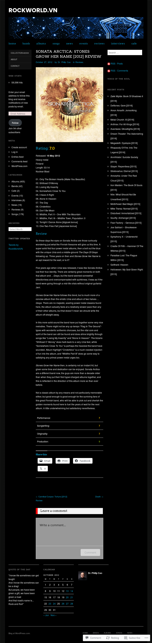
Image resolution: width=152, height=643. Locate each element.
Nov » (54, 615)
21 (71, 597)
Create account (19, 147)
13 (67, 590)
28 (71, 603)
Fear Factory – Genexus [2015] (125, 222)
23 (50, 603)
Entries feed (17, 156)
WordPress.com (19, 166)
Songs (56, 43)
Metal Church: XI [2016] (122, 119)
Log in (14, 151)
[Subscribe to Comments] (109, 70)
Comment (90, 552)
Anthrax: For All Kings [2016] (124, 124)
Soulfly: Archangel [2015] (123, 217)
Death (99, 496)
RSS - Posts (117, 63)
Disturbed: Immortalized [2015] (125, 213)
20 (67, 597)
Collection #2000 (20, 53)
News (69, 43)
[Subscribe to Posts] (109, 63)
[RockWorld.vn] (76, 29)
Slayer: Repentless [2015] (123, 166)
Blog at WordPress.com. (19, 633)
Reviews (99, 43)
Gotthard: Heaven (119, 264)
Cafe (134, 43)
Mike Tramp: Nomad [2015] (124, 208)
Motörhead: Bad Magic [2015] (125, 203)
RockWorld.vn (33, 10)
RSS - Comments (119, 70)
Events (83, 43)
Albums (41, 43)
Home (12, 43)
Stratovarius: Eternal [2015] (124, 171)
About (14, 59)
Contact (15, 66)
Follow (15, 122)
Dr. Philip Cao (64, 62)
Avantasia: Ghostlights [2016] (125, 128)
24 (54, 603)
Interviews (118, 43)
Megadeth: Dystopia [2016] (124, 142)
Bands (26, 43)
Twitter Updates (19, 239)
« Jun (46, 615)
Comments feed (19, 161)
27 (67, 603)
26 (63, 603)
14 (71, 590)
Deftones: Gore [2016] (121, 105)
